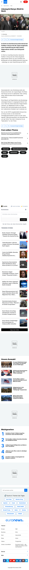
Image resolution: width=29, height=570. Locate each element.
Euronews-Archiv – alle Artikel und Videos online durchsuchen (21, 546)
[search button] (25, 490)
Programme (18, 541)
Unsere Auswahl (8, 359)
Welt (11, 5)
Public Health (20, 506)
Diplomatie (6, 149)
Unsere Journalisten (6, 544)
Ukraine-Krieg (19, 499)
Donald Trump (6, 510)
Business (3, 532)
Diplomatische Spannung (19, 149)
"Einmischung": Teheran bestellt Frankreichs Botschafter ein (12, 138)
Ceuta (13, 503)
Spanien (5, 503)
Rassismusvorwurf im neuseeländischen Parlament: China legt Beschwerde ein (11, 133)
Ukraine (24, 510)
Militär (4, 152)
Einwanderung (9, 506)
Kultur (16, 538)
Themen (3, 525)
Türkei (23, 152)
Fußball (20, 513)
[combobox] (14, 490)
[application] (14, 22)
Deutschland (14, 152)
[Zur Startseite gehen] (5, 2)
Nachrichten (6, 5)
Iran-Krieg (8, 499)
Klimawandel (10, 513)
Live (26, 1)
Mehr (2, 555)
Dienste (3, 551)
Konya (4, 156)
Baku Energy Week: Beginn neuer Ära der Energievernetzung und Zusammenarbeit (11, 143)
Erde (16, 532)
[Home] (1, 5)
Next (2, 535)
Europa (3, 529)
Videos (2, 541)
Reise (2, 538)
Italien (16, 510)
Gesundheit (18, 535)
